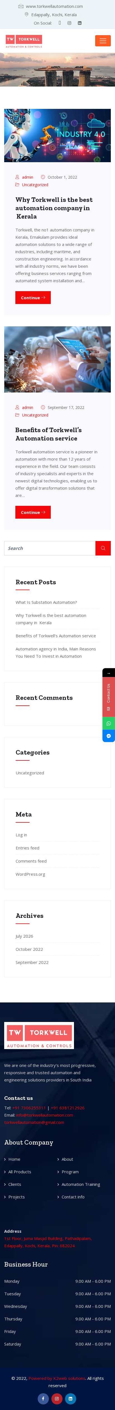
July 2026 (24, 936)
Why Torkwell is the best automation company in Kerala (54, 207)
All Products (19, 1171)
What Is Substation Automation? (46, 602)
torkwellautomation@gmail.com (34, 1122)
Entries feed (27, 848)
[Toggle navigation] (103, 40)
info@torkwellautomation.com (44, 1115)
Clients (14, 1184)
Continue (31, 297)
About (67, 1159)
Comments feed (31, 861)
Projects (16, 1197)
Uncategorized (35, 184)
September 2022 (32, 962)
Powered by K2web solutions (56, 1378)
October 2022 (29, 949)
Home (14, 1159)
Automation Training (81, 1184)
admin (27, 177)
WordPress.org (30, 874)
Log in (21, 834)
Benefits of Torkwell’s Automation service (48, 434)
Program (70, 1171)
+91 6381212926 (68, 1107)
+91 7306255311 (29, 1107)
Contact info (73, 1197)
